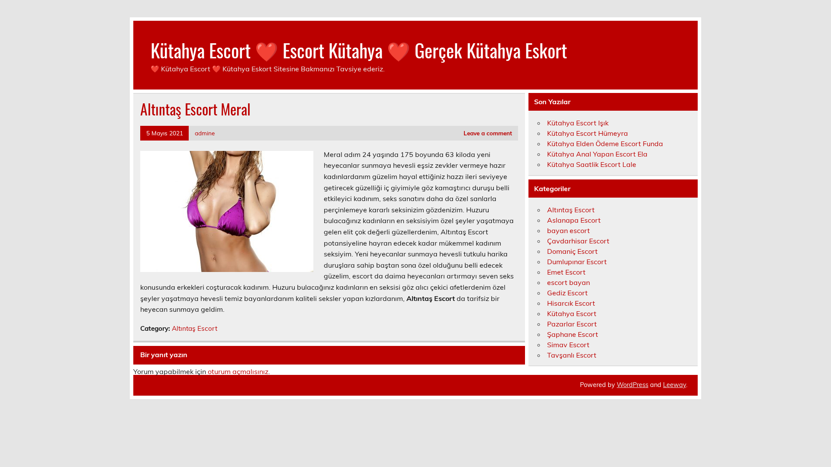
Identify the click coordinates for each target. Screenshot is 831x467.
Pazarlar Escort (572, 324)
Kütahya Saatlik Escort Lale (591, 164)
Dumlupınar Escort (577, 261)
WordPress (632, 385)
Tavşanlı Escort (571, 355)
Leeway (674, 385)
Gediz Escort (567, 292)
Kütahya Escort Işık (578, 122)
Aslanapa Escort (574, 220)
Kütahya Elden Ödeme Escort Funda (605, 143)
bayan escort (568, 230)
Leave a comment (488, 133)
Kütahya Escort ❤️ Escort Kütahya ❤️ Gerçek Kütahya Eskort (359, 50)
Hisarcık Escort (571, 303)
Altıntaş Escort (194, 328)
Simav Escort (568, 344)
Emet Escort (566, 272)
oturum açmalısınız (238, 371)
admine (205, 133)
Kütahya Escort (571, 313)
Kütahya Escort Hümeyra (587, 133)
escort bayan (568, 282)
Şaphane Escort (572, 334)
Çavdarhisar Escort (578, 241)
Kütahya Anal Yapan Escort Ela (597, 154)
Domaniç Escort (572, 251)
